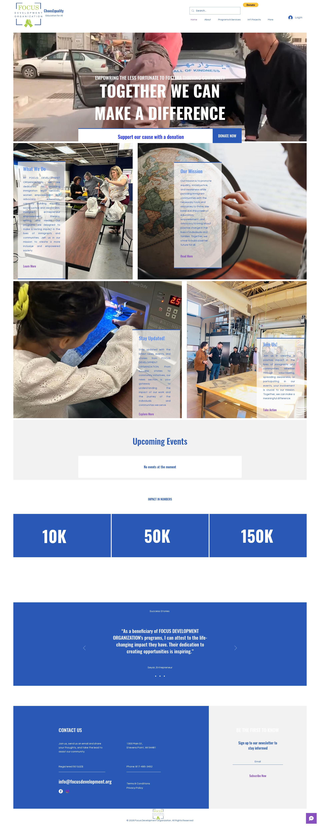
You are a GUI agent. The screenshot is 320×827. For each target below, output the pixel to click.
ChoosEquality (54, 10)
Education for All (54, 15)
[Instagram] (67, 791)
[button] (250, 5)
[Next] (235, 648)
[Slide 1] (155, 676)
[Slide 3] (164, 676)
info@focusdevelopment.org (85, 781)
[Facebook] (61, 791)
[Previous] (84, 648)
